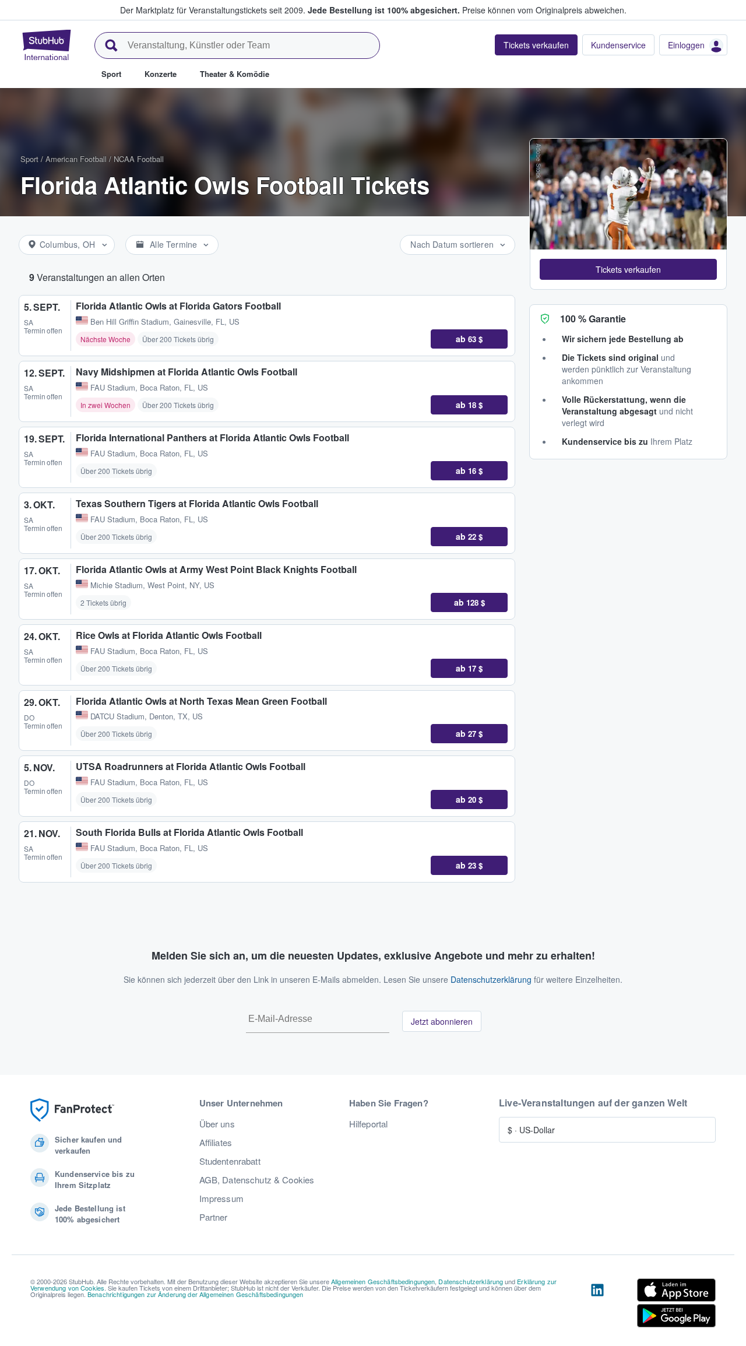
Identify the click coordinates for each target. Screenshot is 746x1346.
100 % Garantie (593, 318)
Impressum (221, 1198)
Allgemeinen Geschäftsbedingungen (383, 1281)
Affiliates (215, 1142)
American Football (76, 158)
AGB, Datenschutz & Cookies (257, 1180)
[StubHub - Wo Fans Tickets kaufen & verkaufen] (47, 45)
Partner (213, 1217)
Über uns (217, 1124)
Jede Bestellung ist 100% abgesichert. (384, 10)
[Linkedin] (597, 1305)
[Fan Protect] (72, 1110)
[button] (628, 269)
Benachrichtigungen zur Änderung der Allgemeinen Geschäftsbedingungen (195, 1294)
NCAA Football (139, 158)
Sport (29, 158)
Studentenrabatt (230, 1161)
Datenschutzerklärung (491, 979)
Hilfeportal (368, 1124)
